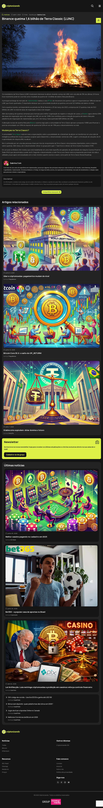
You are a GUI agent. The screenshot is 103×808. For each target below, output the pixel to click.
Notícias (7, 14)
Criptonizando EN (62, 745)
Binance (85, 114)
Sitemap (5, 766)
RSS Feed (5, 763)
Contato (59, 763)
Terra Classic (16, 134)
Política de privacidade (64, 772)
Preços (4, 772)
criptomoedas (32, 101)
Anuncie (59, 766)
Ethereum (5, 751)
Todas (4, 745)
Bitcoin (4, 748)
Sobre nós (60, 769)
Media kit (5, 769)
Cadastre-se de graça (15, 455)
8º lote (50, 101)
